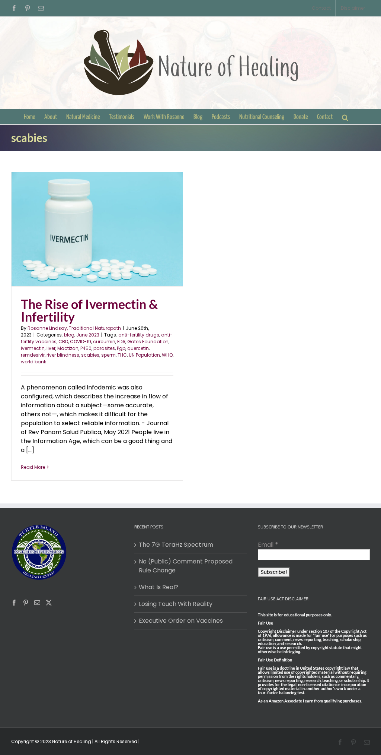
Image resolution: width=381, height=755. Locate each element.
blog (69, 335)
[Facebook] (14, 603)
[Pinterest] (26, 603)
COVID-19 (80, 341)
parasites (104, 348)
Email (268, 544)
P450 (86, 348)
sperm (108, 355)
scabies (90, 355)
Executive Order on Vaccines (181, 620)
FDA (121, 341)
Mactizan (68, 348)
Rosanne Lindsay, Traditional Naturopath (74, 328)
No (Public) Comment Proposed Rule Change (186, 566)
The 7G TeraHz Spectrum (176, 544)
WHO (167, 355)
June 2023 (87, 335)
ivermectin (33, 348)
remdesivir (33, 355)
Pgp (121, 348)
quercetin (138, 348)
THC (122, 355)
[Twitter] (49, 603)
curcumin (104, 341)
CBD (63, 341)
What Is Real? (158, 587)
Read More (33, 467)
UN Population (144, 355)
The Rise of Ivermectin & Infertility (89, 310)
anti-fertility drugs (138, 335)
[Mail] (37, 603)
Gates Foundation (148, 341)
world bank (33, 361)
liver (51, 348)
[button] (345, 116)
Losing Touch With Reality (175, 604)
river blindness (63, 355)
